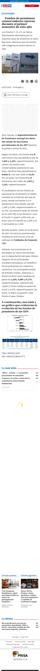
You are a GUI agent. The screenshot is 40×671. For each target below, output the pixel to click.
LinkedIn (32, 81)
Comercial (9, 642)
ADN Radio (7, 6)
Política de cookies (28, 644)
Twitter (27, 81)
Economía (9, 13)
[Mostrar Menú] (2, 5)
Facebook (23, 81)
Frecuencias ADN (20, 642)
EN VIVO (31, 6)
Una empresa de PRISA (20, 654)
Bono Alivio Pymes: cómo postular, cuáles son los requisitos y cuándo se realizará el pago (29, 596)
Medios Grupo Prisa (20, 659)
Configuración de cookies (20, 647)
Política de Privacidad (12, 644)
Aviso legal (31, 642)
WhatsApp (36, 81)
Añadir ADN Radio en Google (17, 95)
